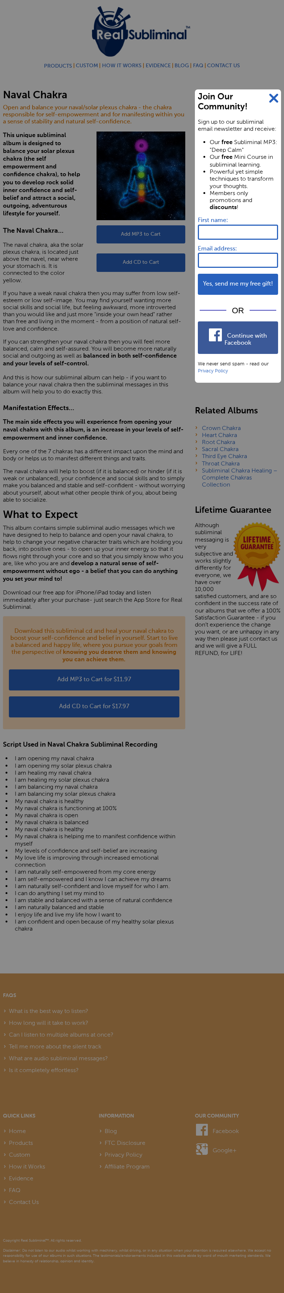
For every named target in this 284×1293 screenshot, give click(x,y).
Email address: (217, 249)
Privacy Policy (213, 370)
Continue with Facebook (245, 339)
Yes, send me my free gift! (238, 284)
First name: (213, 221)
